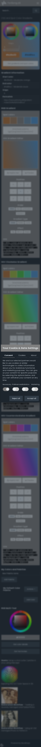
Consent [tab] (8, 355)
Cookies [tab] (21, 355)
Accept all (31, 398)
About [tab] (33, 355)
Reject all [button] (16, 398)
